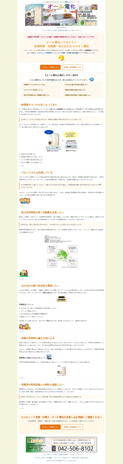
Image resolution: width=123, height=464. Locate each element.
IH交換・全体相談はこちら (72, 67)
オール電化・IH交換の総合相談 (59, 30)
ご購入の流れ (75, 457)
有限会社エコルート (62, 460)
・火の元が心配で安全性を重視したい (76, 84)
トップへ (21, 166)
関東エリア (68, 2)
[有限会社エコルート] (61, 24)
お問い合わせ (85, 457)
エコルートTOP (46, 30)
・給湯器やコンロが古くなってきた (33, 84)
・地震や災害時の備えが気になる (74, 90)
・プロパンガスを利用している (32, 90)
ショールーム (57, 457)
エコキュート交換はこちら (50, 67)
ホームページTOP (39, 457)
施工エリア (66, 457)
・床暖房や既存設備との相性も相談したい (77, 95)
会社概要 (49, 457)
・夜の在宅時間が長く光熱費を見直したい (36, 95)
